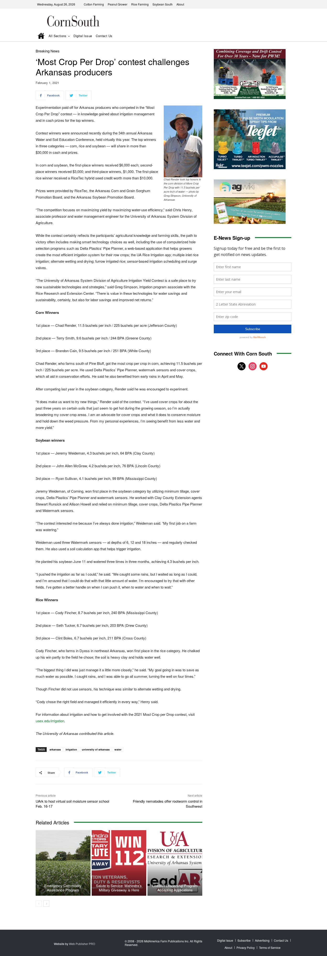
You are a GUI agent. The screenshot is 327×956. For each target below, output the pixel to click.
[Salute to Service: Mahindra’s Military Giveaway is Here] (119, 863)
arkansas (55, 749)
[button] (281, 36)
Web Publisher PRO (82, 944)
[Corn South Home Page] (41, 36)
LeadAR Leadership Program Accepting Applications (175, 887)
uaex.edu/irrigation (50, 720)
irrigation (71, 749)
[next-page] (46, 903)
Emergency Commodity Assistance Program (63, 887)
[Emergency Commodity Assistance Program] (63, 863)
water (117, 749)
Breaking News (48, 51)
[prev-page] (39, 903)
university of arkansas (96, 749)
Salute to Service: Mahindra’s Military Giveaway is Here (119, 887)
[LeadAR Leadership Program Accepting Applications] (174, 863)
